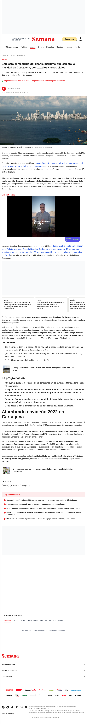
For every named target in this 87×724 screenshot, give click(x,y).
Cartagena (21, 55)
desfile (5, 486)
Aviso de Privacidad (10, 713)
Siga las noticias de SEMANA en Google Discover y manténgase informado (34, 81)
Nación (12, 55)
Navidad (14, 486)
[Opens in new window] (7, 707)
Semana (5, 55)
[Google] (3, 707)
